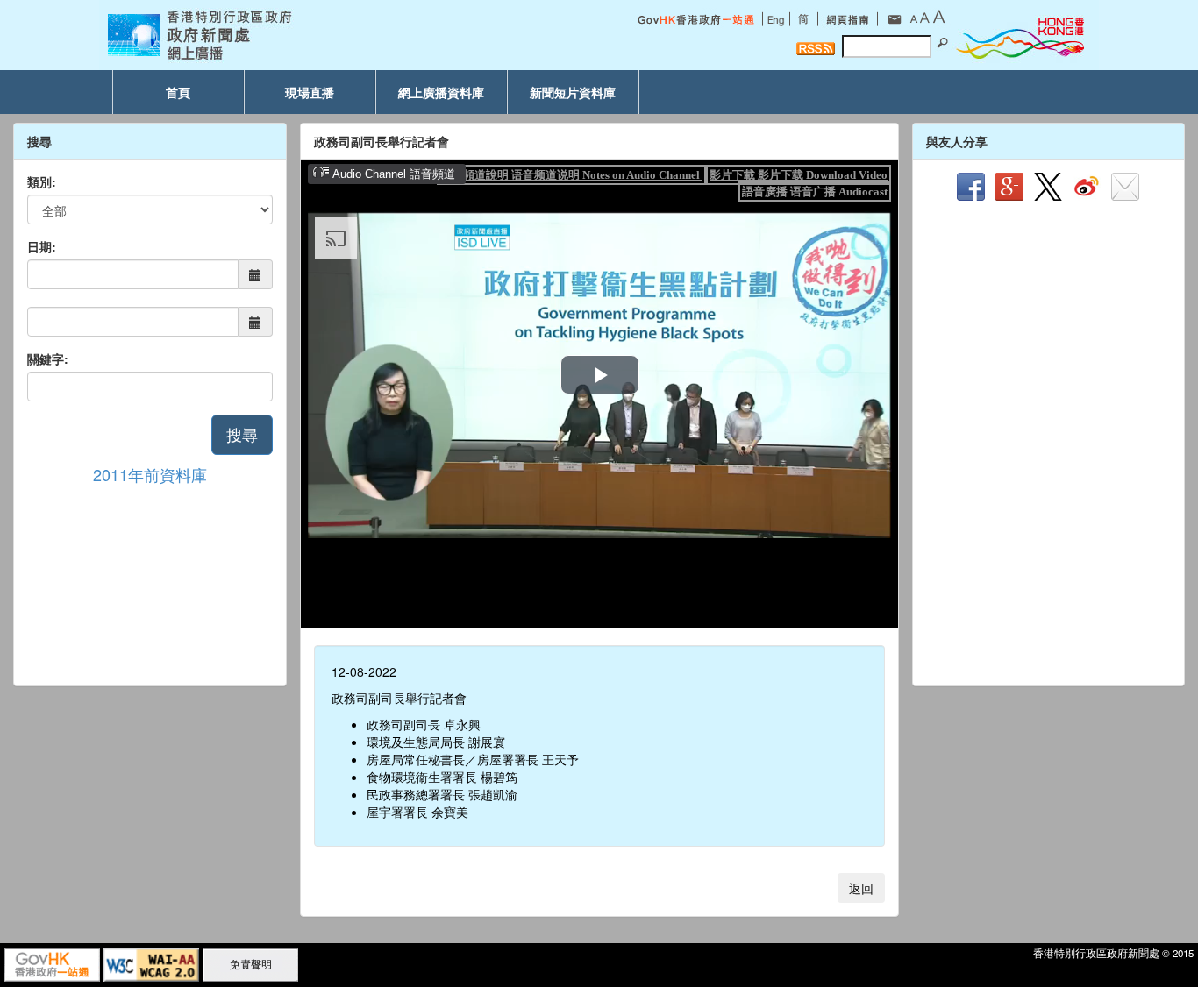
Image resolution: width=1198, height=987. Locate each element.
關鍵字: (47, 358)
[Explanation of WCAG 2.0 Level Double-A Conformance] (151, 963)
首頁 (178, 92)
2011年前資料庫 (150, 474)
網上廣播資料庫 (441, 92)
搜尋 (242, 433)
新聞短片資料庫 (573, 92)
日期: (41, 246)
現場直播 (309, 92)
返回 (861, 888)
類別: (41, 181)
